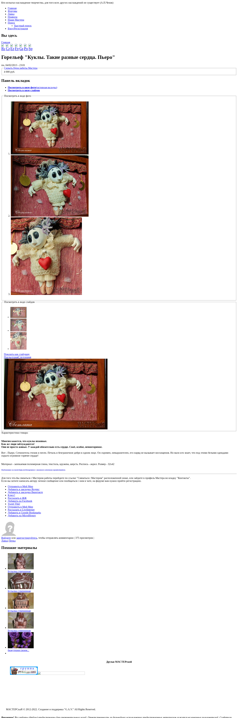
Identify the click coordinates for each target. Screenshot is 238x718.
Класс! (11, 495)
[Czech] (8, 46)
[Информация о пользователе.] (9, 535)
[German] (21, 46)
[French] (17, 46)
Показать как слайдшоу (17, 354)
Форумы (12, 11)
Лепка (12, 540)
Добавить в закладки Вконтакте (25, 492)
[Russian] (3, 46)
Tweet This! (14, 504)
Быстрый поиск (23, 25)
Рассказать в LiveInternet (21, 509)
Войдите (6, 537)
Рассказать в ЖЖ (17, 498)
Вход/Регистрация (18, 28)
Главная (12, 8)
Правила (12, 17)
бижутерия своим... (18, 650)
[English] (12, 46)
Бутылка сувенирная (19, 571)
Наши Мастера (16, 19)
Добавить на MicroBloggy (22, 515)
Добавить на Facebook (20, 501)
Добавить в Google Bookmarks (24, 512)
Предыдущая (11, 357)
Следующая (24, 357)
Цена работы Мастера (20, 68)
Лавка (11, 14)
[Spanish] (30, 46)
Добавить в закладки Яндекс (24, 489)
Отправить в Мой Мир (20, 486)
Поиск (11, 22)
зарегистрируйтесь (26, 537)
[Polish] (26, 46)
